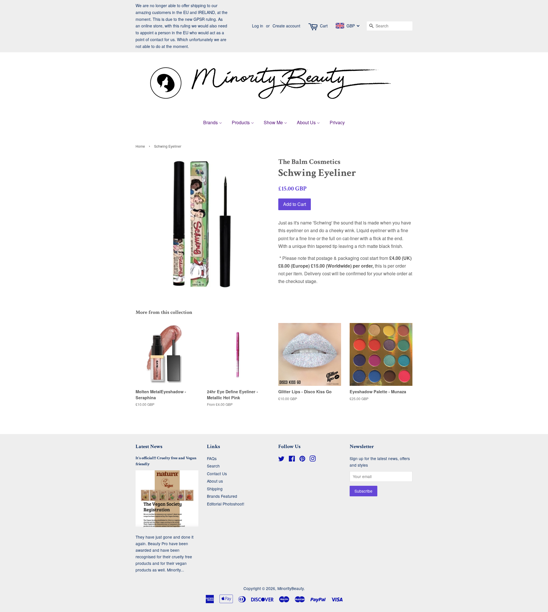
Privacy (337, 122)
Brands (211, 122)
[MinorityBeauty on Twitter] (281, 459)
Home (140, 146)
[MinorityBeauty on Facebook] (292, 459)
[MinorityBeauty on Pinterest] (302, 459)
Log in (257, 26)
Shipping (215, 488)
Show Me (274, 122)
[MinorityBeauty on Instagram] (312, 459)
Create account (286, 26)
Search (213, 466)
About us (215, 481)
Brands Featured (222, 496)
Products (241, 122)
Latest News (149, 446)
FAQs (212, 458)
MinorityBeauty (290, 588)
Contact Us (217, 473)
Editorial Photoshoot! (225, 504)
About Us (307, 122)
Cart (324, 26)
